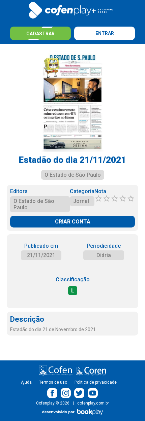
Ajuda (26, 382)
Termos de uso (53, 382)
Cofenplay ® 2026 (52, 403)
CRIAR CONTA (72, 221)
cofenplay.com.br (93, 403)
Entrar (104, 33)
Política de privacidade (96, 382)
